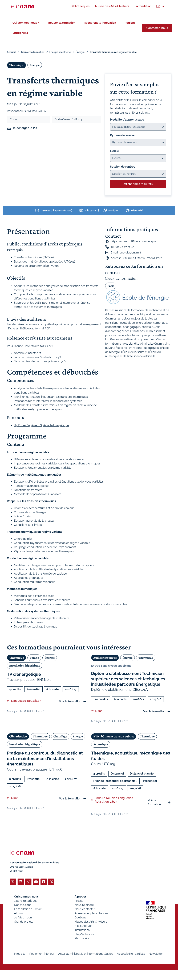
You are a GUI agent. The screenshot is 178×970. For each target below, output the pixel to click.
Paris (110, 285)
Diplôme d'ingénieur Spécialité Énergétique (41, 425)
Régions (129, 22)
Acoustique (100, 744)
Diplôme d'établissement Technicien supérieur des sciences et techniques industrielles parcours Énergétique (128, 679)
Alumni (18, 913)
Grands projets (23, 921)
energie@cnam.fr (130, 252)
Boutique (80, 917)
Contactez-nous (157, 28)
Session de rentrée (122, 166)
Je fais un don (23, 917)
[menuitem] (80, 6)
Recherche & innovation (100, 22)
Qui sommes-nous (26, 896)
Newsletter (156, 953)
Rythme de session (123, 135)
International (82, 930)
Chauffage (60, 736)
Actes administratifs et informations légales (85, 953)
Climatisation (18, 736)
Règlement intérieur (41, 953)
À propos (81, 896)
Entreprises (20, 32)
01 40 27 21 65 (125, 247)
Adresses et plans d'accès (91, 913)
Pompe (34, 657)
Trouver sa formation (61, 22)
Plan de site (82, 938)
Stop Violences (84, 934)
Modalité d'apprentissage (127, 119)
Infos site (19, 953)
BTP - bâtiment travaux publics (113, 736)
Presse (79, 900)
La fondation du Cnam (28, 909)
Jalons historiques (25, 900)
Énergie (80, 52)
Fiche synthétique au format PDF (29, 328)
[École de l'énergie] (138, 297)
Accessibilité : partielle (131, 953)
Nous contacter (85, 909)
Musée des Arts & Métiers (91, 921)
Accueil (11, 52)
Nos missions (22, 905)
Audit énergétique (105, 657)
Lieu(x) (114, 151)
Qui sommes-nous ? (26, 22)
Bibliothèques (83, 925)
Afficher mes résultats (138, 184)
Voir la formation (70, 701)
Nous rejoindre (84, 905)
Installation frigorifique (24, 665)
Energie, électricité (60, 52)
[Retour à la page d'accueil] (22, 6)
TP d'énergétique (24, 674)
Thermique (16, 65)
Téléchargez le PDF (25, 128)
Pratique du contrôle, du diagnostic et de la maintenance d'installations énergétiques (45, 758)
